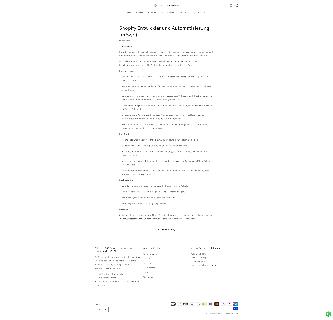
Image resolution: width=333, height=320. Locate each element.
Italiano (100, 309)
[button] (98, 5)
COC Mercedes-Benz (151, 268)
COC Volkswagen (150, 254)
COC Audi (147, 258)
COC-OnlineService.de (218, 313)
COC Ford (147, 272)
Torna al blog (168, 229)
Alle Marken (148, 277)
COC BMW (147, 263)
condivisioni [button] (127, 46)
